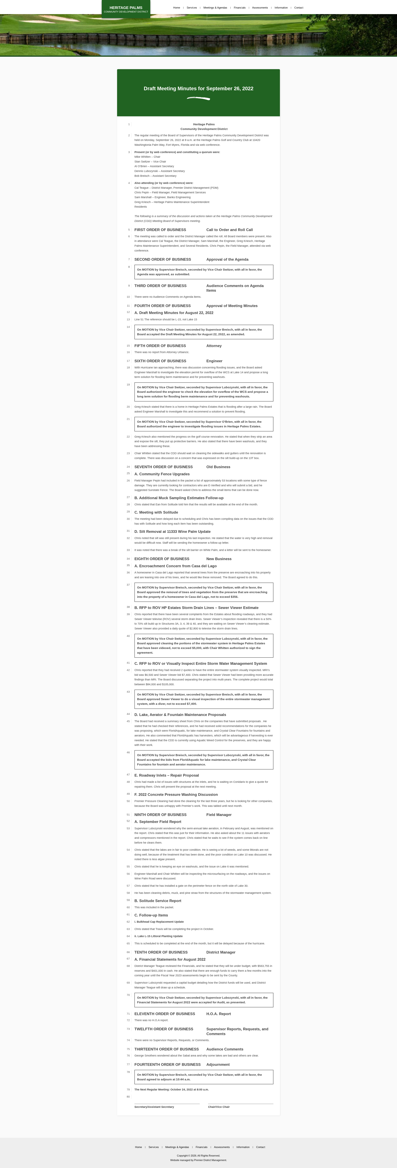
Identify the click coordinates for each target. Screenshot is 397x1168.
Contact (298, 8)
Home (176, 8)
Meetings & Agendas (215, 8)
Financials (240, 8)
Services (192, 8)
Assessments (260, 8)
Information (281, 8)
